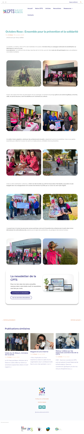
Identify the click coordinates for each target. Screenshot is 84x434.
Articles (48, 8)
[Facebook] (3, 2)
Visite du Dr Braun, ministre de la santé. (16, 354)
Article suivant (76, 320)
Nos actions (57, 8)
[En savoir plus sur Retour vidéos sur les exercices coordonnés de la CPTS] (67, 341)
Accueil (30, 8)
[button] (73, 2)
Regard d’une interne (39, 352)
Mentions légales (42, 402)
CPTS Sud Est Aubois (6, 14)
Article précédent (8, 320)
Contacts (31, 15)
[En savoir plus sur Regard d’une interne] (42, 341)
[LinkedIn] (5, 2)
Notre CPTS (39, 8)
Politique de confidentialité (42, 398)
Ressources (67, 8)
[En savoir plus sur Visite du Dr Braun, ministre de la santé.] (16, 342)
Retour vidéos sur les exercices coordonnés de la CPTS (67, 352)
